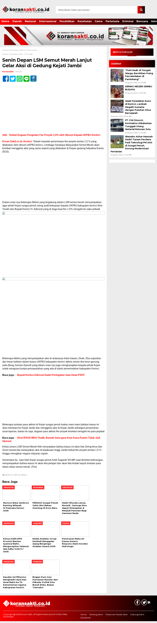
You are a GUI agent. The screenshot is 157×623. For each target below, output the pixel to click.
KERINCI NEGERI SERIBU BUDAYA (138, 88)
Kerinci (23, 50)
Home (5, 21)
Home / (5, 50)
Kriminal (127, 21)
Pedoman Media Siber (116, 615)
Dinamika (13, 50)
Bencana (142, 21)
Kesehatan (85, 21)
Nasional (30, 21)
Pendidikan (67, 21)
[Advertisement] (53, 110)
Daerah (17, 21)
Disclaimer (85, 618)
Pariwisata (112, 21)
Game (99, 21)
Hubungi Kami (137, 615)
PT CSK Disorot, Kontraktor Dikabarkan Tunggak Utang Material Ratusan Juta (138, 125)
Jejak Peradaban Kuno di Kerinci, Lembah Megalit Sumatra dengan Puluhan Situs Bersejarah (138, 107)
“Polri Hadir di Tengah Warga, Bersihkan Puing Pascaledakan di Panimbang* (139, 75)
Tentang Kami (96, 615)
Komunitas (32, 50)
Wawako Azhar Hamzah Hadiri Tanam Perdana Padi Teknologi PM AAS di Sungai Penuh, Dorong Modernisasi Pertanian (132, 144)
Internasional (47, 21)
